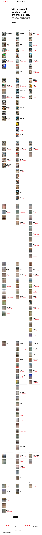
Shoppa (18, 1)
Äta (20, 1)
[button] (21, 22)
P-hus (16, 527)
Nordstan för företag (18, 530)
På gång (23, 1)
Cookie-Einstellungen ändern (7, 532)
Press (15, 526)
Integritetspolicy (35, 526)
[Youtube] (31, 525)
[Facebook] (25, 525)
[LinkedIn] (27, 525)
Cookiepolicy (35, 525)
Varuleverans (17, 528)
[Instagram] (23, 525)
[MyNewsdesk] (29, 525)
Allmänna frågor (17, 525)
